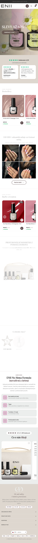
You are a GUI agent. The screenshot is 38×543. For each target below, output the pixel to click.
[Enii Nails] (6, 6)
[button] (33, 111)
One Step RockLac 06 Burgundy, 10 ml (12, 223)
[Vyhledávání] (31, 6)
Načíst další (18, 182)
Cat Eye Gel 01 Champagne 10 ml (11, 118)
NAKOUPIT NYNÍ (9, 34)
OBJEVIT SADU (9, 319)
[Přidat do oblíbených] (21, 114)
